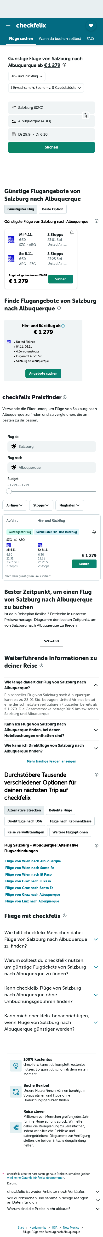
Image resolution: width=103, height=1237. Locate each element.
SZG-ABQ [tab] (51, 641)
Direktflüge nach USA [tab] (24, 821)
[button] (8, 25)
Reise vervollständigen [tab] (25, 832)
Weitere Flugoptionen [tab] (70, 832)
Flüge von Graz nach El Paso (28, 881)
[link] (43, 373)
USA (54, 1227)
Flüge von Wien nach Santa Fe (29, 868)
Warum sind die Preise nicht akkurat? (38, 1209)
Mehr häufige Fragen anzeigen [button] (51, 761)
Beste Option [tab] (52, 209)
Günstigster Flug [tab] (20, 209)
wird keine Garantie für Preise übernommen (35, 1177)
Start (21, 1227)
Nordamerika (37, 1227)
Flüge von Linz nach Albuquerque (32, 901)
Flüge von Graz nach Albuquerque (32, 894)
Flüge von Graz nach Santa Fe (29, 888)
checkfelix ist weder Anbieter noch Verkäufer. (46, 1191)
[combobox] (56, 446)
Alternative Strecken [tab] (24, 810)
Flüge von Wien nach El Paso (28, 874)
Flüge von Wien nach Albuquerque (33, 861)
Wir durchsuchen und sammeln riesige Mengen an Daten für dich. (47, 1200)
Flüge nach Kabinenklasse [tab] (71, 821)
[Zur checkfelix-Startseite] (31, 25)
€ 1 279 (52, 65)
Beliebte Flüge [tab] (60, 810)
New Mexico (71, 1227)
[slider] (9, 491)
